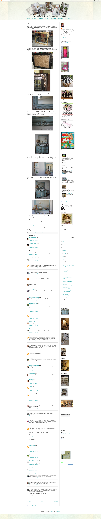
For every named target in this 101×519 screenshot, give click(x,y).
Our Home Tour (65, 278)
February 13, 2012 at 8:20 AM (33, 348)
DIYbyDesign (31, 344)
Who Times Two (65, 293)
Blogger (58, 511)
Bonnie (30, 454)
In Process (64, 273)
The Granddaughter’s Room (67, 277)
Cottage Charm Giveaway (68, 163)
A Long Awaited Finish (66, 288)
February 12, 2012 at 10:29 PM (33, 286)
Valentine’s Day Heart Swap (67, 281)
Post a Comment (30, 499)
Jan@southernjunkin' (32, 412)
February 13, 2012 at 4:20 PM (33, 383)
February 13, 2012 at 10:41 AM (33, 376)
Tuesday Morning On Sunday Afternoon (67, 271)
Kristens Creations (32, 277)
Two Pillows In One (66, 275)
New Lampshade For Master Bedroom (69, 178)
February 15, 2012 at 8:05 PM (33, 457)
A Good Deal (65, 274)
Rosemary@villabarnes (32, 237)
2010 (63, 301)
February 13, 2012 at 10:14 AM (33, 370)
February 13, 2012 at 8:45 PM (33, 400)
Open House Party (30, 225)
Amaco (30, 427)
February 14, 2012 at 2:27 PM (33, 423)
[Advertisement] (65, 445)
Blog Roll (47, 18)
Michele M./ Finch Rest (33, 303)
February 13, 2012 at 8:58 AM (33, 355)
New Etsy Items (65, 294)
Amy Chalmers (31, 263)
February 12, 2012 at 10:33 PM (33, 294)
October (64, 252)
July (63, 256)
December (65, 248)
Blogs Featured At (69, 18)
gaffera (52, 511)
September (65, 253)
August (64, 255)
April (64, 261)
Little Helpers (65, 284)
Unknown (30, 352)
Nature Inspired (65, 267)
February (64, 264)
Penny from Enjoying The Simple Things (35, 271)
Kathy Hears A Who (66, 295)
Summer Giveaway (69, 170)
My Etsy (34, 18)
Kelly (30, 358)
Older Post (56, 501)
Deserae (30, 314)
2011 (63, 299)
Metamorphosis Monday (31, 221)
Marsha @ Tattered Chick (33, 257)
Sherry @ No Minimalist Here (34, 460)
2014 (63, 244)
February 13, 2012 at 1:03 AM (33, 325)
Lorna (30, 481)
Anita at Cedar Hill (32, 373)
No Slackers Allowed (66, 291)
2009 (63, 302)
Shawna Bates (31, 379)
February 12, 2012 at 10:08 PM (33, 273)
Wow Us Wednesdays (31, 223)
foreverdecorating (32, 335)
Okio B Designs (31, 289)
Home (28, 18)
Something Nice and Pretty (33, 473)
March (64, 262)
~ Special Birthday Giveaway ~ (69, 154)
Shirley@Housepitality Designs (34, 297)
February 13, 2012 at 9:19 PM (33, 408)
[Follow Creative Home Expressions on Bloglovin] (65, 416)
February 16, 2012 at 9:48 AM (33, 484)
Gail (30, 328)
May (64, 259)
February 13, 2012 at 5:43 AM (33, 332)
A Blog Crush (65, 280)
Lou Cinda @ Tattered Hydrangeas (34, 488)
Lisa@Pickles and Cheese (33, 243)
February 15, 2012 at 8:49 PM (33, 464)
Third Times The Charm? (67, 283)
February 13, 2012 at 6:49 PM (33, 390)
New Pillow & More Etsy (67, 290)
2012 (63, 247)
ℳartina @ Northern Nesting (33, 283)
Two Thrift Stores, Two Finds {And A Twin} (68, 266)
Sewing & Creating (66, 287)
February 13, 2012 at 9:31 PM (33, 415)
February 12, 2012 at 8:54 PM (33, 260)
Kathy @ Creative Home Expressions (68, 28)
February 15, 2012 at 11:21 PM (33, 477)
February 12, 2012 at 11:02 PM (33, 311)
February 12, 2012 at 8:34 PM (33, 247)
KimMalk (30, 419)
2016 (63, 241)
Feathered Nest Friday (31, 227)
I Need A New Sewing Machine (68, 285)
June (64, 258)
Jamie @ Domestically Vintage (34, 365)
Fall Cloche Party (69, 193)
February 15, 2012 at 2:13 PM (33, 442)
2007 (63, 305)
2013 (63, 246)
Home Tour (53, 18)
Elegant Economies (32, 445)
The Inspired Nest (32, 403)
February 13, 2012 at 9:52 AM (33, 362)
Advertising (40, 18)
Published (60, 18)
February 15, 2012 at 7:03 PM (33, 451)
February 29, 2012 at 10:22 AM (33, 497)
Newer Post (29, 501)
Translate (68, 42)
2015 (63, 243)
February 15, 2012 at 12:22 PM (33, 436)
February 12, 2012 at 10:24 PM (33, 279)
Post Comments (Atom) (34, 503)
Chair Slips (64, 269)
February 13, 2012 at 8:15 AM (33, 340)
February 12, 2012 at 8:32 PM (33, 240)
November (65, 250)
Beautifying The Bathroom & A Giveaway (68, 186)
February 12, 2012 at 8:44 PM (33, 254)
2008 (63, 304)
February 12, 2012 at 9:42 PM (33, 267)
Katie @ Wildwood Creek (33, 467)
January (64, 297)
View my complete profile (65, 37)
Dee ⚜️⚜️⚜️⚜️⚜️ (32, 393)
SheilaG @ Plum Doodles (33, 321)
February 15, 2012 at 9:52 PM (33, 470)
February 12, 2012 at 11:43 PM (33, 318)
